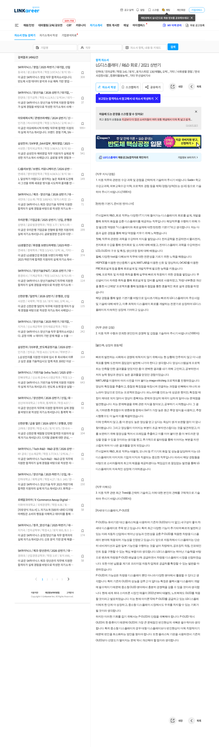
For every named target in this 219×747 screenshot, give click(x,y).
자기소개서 (96, 25)
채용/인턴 (28, 25)
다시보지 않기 (192, 125)
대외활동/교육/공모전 (50, 25)
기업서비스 (196, 10)
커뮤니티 (81, 25)
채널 (125, 25)
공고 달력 (128, 10)
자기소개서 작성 (48, 35)
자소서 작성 (109, 87)
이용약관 (34, 592)
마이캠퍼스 (139, 25)
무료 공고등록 (197, 25)
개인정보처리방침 (52, 592)
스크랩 (155, 10)
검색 (173, 47)
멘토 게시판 (112, 25)
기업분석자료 (69, 35)
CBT (69, 23)
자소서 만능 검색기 (24, 35)
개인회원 (181, 10)
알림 (142, 10)
